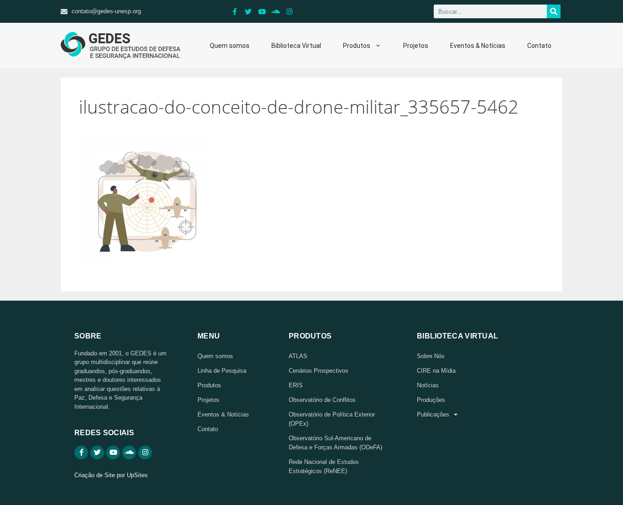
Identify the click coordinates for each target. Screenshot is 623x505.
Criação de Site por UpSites (111, 475)
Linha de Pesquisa (221, 370)
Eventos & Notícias (477, 45)
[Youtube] (262, 11)
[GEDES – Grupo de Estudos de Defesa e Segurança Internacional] (120, 45)
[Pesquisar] (554, 11)
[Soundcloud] (276, 11)
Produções (431, 399)
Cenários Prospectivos (318, 370)
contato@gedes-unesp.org (106, 11)
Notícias (428, 385)
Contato (539, 45)
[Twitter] (248, 11)
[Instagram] (289, 11)
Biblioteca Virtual (296, 45)
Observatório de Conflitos (322, 399)
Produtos (356, 45)
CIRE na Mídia (436, 370)
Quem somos (229, 45)
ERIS (296, 385)
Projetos (415, 45)
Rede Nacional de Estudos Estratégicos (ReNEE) (324, 466)
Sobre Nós (431, 356)
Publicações (433, 414)
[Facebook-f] (235, 11)
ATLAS (298, 356)
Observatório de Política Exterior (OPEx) (332, 419)
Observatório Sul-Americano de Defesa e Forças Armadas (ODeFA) (335, 443)
